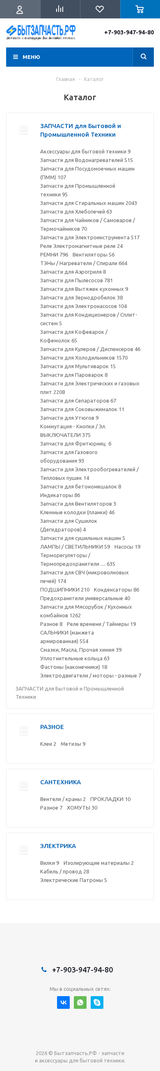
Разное (51, 624)
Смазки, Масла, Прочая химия (80, 649)
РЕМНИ (54, 254)
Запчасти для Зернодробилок (81, 297)
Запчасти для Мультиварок (78, 366)
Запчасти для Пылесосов (76, 280)
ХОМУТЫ (82, 807)
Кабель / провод (64, 871)
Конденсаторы (116, 589)
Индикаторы (60, 495)
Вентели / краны (63, 799)
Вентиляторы (93, 254)
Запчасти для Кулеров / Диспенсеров (90, 349)
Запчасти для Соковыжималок (82, 409)
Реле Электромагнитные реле (81, 246)
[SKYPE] (97, 1002)
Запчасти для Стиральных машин (88, 203)
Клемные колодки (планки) (77, 512)
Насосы (127, 546)
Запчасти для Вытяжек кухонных (84, 289)
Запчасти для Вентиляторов (78, 503)
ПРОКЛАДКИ (110, 799)
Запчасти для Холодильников (84, 357)
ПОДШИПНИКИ (64, 589)
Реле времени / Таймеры (101, 624)
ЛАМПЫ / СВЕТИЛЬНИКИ (75, 546)
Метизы (73, 744)
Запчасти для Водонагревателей (86, 160)
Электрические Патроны (73, 880)
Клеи (48, 744)
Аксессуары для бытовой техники (85, 151)
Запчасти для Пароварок (73, 375)
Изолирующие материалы (99, 863)
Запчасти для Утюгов (69, 418)
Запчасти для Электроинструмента (89, 237)
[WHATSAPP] (80, 1002)
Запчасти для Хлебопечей (76, 211)
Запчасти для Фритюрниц (75, 443)
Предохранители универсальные (85, 598)
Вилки (49, 863)
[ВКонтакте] (63, 1002)
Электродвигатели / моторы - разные (90, 675)
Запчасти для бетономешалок (80, 486)
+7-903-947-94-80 (129, 32)
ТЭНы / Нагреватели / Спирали (83, 263)
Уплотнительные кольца (75, 658)
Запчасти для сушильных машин (82, 538)
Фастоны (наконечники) (73, 667)
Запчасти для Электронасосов (83, 306)
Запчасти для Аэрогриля (73, 271)
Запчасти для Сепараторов (78, 400)
